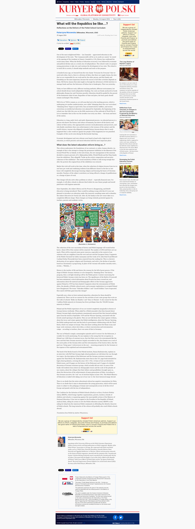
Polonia (82, 2)
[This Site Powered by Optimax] (116, 523)
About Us (109, 2)
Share (75, 48)
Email (68, 48)
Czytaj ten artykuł (68, 43)
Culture (98, 2)
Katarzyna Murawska (66, 32)
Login (84, 523)
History (103, 2)
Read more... (123, 103)
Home (60, 2)
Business (87, 2)
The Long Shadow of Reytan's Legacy (127, 63)
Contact (115, 2)
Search (122, 2)
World (72, 2)
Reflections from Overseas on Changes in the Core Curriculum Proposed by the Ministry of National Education (128, 111)
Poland (76, 2)
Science (93, 2)
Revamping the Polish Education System (127, 160)
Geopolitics (66, 2)
